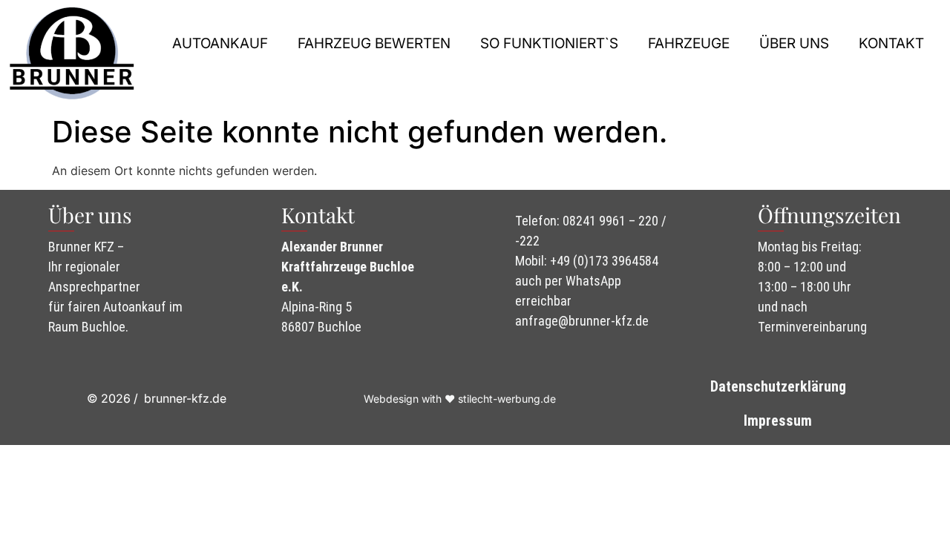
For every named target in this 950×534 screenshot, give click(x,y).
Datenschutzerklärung (778, 386)
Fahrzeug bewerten (374, 43)
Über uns (794, 43)
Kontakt (891, 43)
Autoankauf (220, 43)
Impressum (778, 420)
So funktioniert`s (549, 43)
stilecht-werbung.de (507, 398)
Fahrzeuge (689, 43)
